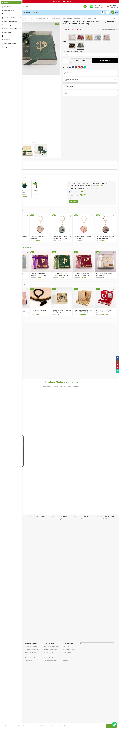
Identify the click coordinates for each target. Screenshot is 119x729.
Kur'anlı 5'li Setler (33, 18)
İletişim (64, 657)
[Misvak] (36, 185)
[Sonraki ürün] (116, 18)
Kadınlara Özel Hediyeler (31, 652)
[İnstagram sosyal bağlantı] (76, 67)
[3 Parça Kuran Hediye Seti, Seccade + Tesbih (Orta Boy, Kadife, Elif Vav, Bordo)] (83, 261)
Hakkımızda (66, 646)
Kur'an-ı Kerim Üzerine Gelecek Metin (73, 51)
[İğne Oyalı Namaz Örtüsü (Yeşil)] (24, 185)
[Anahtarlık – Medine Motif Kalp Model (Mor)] (40, 224)
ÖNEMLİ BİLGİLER (49, 644)
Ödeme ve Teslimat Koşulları (51, 646)
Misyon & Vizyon (67, 652)
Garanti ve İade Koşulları (50, 649)
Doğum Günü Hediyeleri (31, 646)
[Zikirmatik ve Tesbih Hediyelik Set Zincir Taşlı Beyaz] (61, 297)
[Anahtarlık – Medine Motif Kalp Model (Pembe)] (83, 224)
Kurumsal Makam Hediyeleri (32, 657)
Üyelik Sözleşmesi (48, 655)
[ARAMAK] (85, 6)
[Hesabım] (102, 12)
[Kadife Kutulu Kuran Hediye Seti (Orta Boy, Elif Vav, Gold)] (83, 297)
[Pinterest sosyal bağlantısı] (81, 67)
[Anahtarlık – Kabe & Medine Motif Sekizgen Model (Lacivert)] (61, 224)
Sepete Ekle (80, 60)
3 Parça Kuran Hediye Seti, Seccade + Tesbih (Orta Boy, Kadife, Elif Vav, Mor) (38, 275)
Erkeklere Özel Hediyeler (31, 649)
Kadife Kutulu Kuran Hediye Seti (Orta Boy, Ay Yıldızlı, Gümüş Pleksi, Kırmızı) (104, 312)
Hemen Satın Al (105, 60)
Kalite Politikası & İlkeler (69, 649)
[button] (114, 724)
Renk (64, 41)
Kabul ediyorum (111, 726)
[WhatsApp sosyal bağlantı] (84, 67)
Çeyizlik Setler (28, 660)
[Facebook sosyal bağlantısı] (73, 67)
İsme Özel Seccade (30, 655)
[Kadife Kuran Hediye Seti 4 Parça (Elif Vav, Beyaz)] (105, 261)
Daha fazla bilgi (100, 726)
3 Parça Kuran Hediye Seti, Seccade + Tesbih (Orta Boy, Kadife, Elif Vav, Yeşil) (60, 275)
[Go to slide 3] (35, 142)
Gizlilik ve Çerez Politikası (50, 657)
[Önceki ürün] (112, 18)
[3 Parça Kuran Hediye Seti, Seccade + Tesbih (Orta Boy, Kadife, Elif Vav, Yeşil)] (61, 261)
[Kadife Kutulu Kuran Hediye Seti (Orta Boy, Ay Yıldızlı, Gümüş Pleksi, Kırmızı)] (105, 297)
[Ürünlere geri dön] (114, 18)
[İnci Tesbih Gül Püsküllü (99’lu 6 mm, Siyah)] (40, 297)
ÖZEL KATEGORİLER (31, 644)
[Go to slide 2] (33, 142)
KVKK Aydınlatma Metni (50, 660)
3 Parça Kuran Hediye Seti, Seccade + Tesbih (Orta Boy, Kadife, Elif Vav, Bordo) (82, 275)
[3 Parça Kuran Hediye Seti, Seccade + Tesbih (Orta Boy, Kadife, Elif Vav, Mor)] (40, 261)
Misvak (36, 190)
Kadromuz (65, 660)
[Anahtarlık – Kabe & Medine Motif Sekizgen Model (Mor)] (105, 224)
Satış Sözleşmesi (48, 652)
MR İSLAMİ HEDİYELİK (69, 644)
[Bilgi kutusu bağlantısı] (96, 6)
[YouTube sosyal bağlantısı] (79, 67)
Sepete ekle (73, 201)
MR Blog (65, 655)
